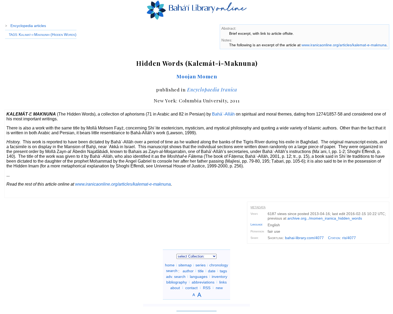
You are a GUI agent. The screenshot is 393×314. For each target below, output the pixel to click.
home (170, 265)
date (211, 271)
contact (191, 287)
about (175, 287)
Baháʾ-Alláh (223, 114)
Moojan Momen (196, 76)
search (172, 271)
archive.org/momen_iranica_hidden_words (324, 218)
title (201, 271)
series (200, 265)
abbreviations (203, 282)
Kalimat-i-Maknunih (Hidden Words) (47, 34)
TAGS (13, 34)
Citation (334, 238)
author (188, 271)
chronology (218, 265)
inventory (219, 276)
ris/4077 (349, 238)
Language (257, 224)
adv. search (176, 276)
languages (198, 276)
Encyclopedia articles (28, 26)
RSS (206, 287)
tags (223, 271)
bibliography (176, 282)
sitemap (185, 265)
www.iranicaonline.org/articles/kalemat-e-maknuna (344, 45)
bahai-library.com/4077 (304, 238)
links (223, 282)
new (219, 287)
